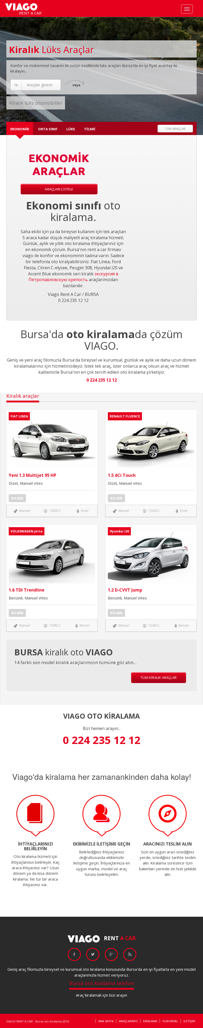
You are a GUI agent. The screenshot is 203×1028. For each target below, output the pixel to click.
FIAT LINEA (19, 416)
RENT (120, 938)
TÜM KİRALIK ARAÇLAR (159, 677)
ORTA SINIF (47, 129)
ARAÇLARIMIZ (128, 1021)
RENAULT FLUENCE (125, 416)
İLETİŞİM (189, 1021)
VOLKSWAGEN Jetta (27, 531)
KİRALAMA (150, 1021)
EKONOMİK (19, 129)
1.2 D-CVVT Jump (125, 590)
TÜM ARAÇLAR (175, 129)
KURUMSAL (170, 1021)
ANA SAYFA (106, 1021)
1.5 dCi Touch (122, 475)
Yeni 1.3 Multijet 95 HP (32, 475)
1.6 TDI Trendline (26, 590)
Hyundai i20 (119, 531)
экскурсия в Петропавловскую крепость (73, 277)
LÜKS (70, 129)
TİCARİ (89, 129)
